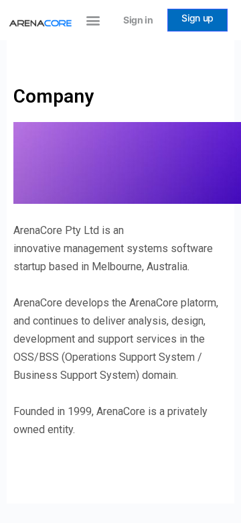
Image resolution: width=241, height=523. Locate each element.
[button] (93, 20)
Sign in (138, 19)
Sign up (197, 17)
